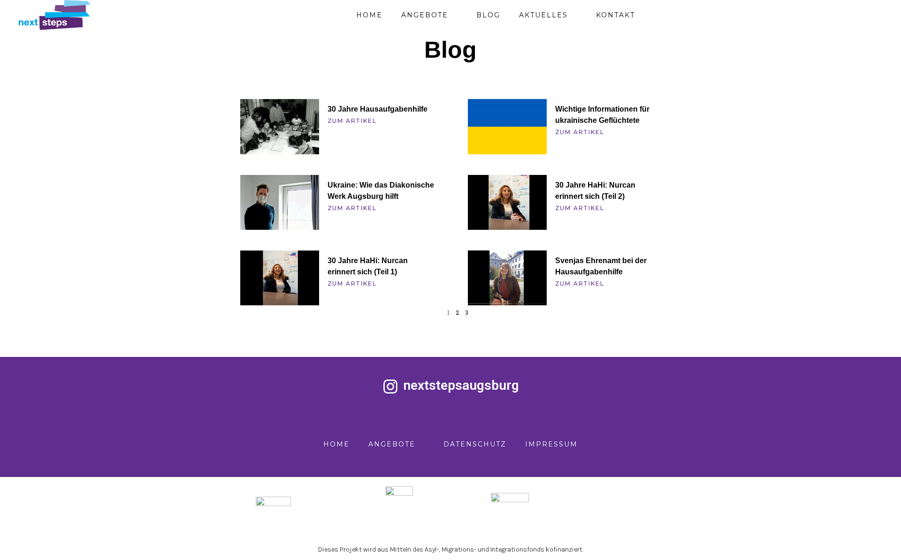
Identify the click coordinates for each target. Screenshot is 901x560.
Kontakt (615, 15)
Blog (488, 15)
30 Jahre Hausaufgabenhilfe (378, 109)
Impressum (551, 444)
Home (369, 15)
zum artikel (352, 120)
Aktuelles (543, 15)
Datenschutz (474, 444)
